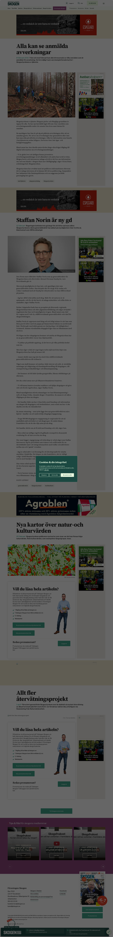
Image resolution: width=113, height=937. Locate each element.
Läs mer (46, 469)
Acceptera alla (67, 475)
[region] (56, 468)
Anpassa (43, 475)
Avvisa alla (55, 475)
